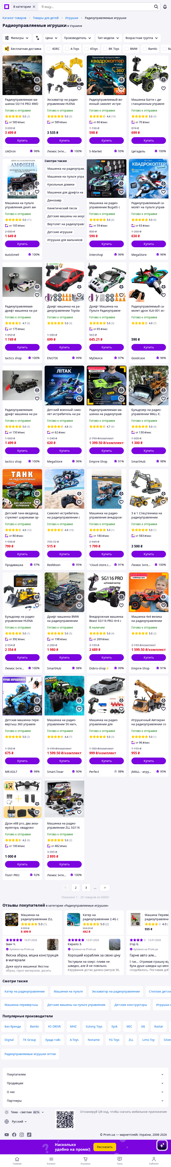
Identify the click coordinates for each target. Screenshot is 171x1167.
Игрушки (71, 18)
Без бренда (13, 1026)
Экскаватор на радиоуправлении (116, 991)
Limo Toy (148, 1040)
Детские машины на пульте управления (76, 1005)
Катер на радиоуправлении (25, 991)
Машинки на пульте (68, 991)
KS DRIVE (54, 1026)
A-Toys (74, 49)
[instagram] (21, 1134)
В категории (22, 7)
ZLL (131, 1040)
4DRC (56, 49)
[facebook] (14, 1134)
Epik (114, 1026)
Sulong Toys (94, 1026)
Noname (94, 1040)
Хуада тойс (53, 1040)
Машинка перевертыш (21, 1005)
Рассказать (105, 1147)
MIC (129, 1026)
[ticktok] (29, 1134)
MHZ (73, 1026)
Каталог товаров (14, 18)
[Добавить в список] (37, 88)
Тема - (21, 1112)
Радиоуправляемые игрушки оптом (30, 1054)
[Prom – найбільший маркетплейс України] (7, 7)
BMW (133, 49)
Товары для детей (46, 18)
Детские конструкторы (130, 1005)
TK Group (29, 1040)
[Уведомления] (164, 6)
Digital (9, 1040)
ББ (143, 1026)
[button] (22, 140)
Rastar (158, 1026)
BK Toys (114, 49)
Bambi (152, 49)
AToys (94, 49)
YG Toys (114, 1040)
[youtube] (6, 1134)
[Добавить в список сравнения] (37, 80)
